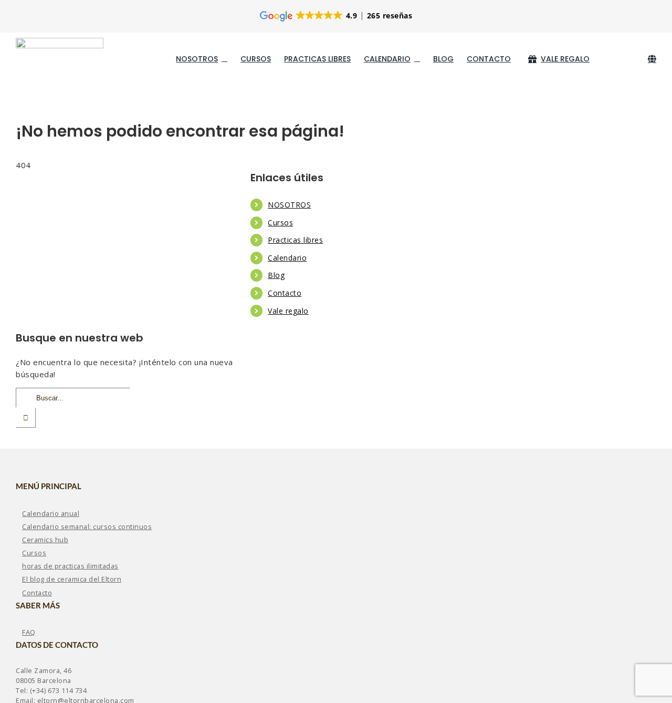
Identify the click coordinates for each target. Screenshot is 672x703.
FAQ (29, 632)
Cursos (280, 223)
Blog (276, 275)
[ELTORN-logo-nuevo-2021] (59, 41)
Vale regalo (288, 311)
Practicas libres (295, 240)
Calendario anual (50, 513)
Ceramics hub (45, 539)
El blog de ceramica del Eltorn (71, 579)
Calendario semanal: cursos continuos (87, 526)
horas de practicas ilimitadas (70, 566)
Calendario (287, 258)
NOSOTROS (289, 205)
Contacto (284, 293)
